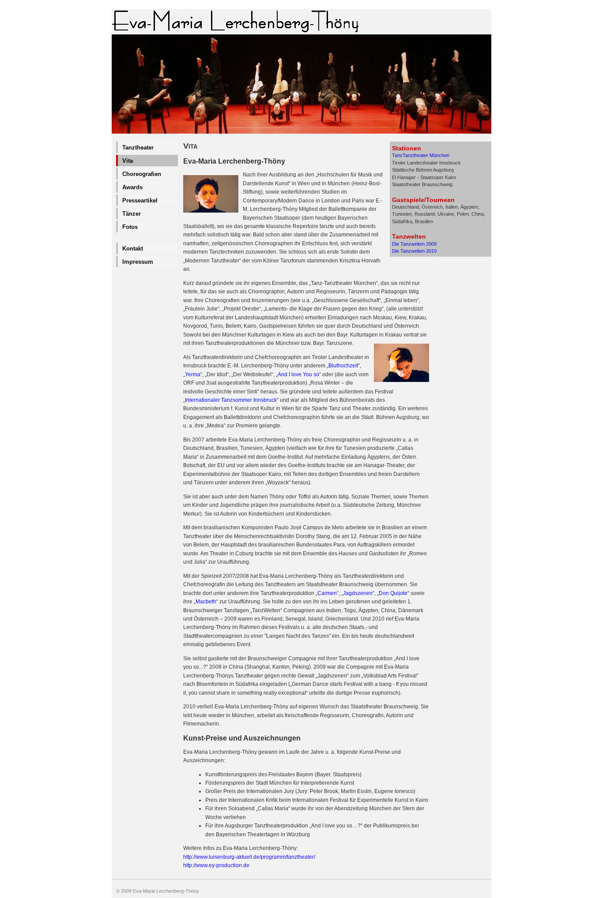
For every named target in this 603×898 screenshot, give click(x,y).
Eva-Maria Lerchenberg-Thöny (166, 891)
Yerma (192, 374)
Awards (132, 187)
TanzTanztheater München (420, 155)
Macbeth (206, 602)
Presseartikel (140, 200)
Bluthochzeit (343, 366)
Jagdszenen (358, 593)
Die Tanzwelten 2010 (414, 251)
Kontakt (132, 248)
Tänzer (131, 213)
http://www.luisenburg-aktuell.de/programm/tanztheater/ (249, 857)
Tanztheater (138, 147)
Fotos (130, 227)
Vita (127, 160)
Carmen (327, 593)
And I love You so (298, 374)
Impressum (137, 261)
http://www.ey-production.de (216, 865)
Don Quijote (393, 593)
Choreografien (141, 174)
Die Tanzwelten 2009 (414, 244)
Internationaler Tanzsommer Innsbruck (231, 400)
